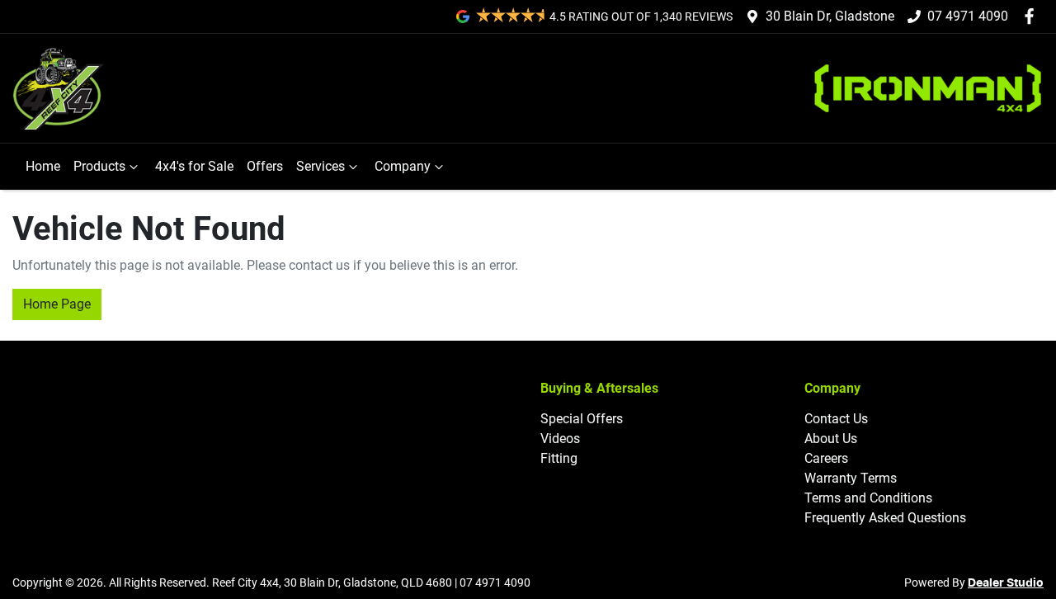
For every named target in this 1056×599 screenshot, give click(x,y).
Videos (560, 438)
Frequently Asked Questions (885, 518)
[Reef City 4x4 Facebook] (1032, 16)
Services (320, 166)
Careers (826, 458)
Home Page (57, 304)
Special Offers (581, 419)
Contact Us (836, 419)
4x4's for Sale (194, 166)
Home (43, 166)
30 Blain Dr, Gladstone (830, 16)
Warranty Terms (850, 478)
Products (99, 166)
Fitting (559, 458)
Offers (265, 166)
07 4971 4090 (967, 16)
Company (403, 166)
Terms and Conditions (868, 498)
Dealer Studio (1006, 583)
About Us (830, 438)
